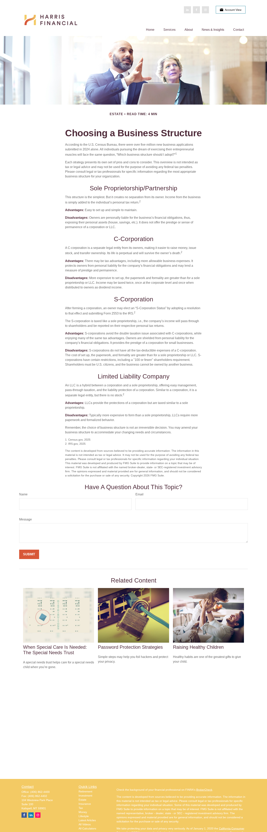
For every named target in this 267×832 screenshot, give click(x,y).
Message (25, 519)
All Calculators (87, 828)
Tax (81, 807)
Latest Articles (87, 820)
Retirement (85, 791)
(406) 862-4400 (40, 791)
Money (83, 812)
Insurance (85, 803)
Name (23, 494)
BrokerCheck (204, 789)
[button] (150, 29)
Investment (85, 795)
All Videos (85, 824)
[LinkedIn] (187, 9)
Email (139, 494)
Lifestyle (84, 816)
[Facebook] (196, 9)
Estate (82, 799)
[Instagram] (37, 815)
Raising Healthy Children (198, 647)
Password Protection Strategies (130, 647)
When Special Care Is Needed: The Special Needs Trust (55, 649)
